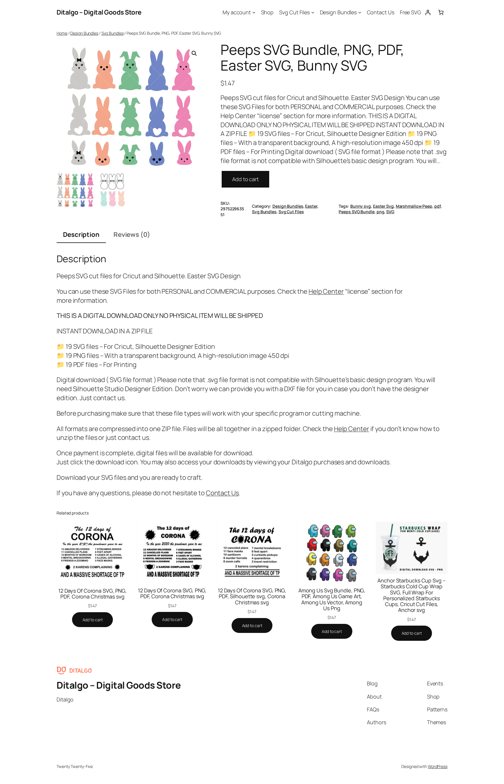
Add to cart (245, 179)
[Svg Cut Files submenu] (312, 12)
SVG (390, 211)
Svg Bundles (113, 33)
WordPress (437, 766)
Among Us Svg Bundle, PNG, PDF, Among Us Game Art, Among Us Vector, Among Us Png (331, 599)
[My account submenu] (254, 12)
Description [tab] (81, 234)
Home (62, 33)
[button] (194, 53)
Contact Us (222, 493)
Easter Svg (383, 206)
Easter (311, 206)
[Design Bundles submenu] (359, 12)
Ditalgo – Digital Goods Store (99, 12)
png (380, 211)
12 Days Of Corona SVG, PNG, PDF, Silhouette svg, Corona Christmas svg (252, 596)
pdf (437, 206)
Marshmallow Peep (414, 206)
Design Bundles (84, 33)
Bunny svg (360, 206)
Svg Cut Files (291, 211)
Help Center (326, 291)
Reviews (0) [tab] (131, 234)
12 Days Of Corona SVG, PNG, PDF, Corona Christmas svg (92, 594)
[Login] (427, 12)
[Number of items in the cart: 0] (440, 12)
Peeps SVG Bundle (356, 211)
